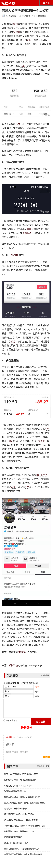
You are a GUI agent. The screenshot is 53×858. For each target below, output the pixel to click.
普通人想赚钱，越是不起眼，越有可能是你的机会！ (24, 803)
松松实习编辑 (41, 16)
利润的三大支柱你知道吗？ (16, 808)
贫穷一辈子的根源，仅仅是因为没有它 (21, 774)
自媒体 (30, 229)
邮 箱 (7, 691)
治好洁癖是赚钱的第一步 (15, 791)
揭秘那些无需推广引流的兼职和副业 (20, 780)
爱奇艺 (41, 441)
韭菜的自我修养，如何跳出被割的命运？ (22, 849)
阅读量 (11, 16)
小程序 (15, 255)
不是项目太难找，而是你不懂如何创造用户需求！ (24, 826)
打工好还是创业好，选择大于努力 (19, 814)
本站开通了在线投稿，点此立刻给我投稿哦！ (24, 854)
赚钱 (15, 24)
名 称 (7, 686)
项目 (29, 40)
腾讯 (11, 441)
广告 (47, 429)
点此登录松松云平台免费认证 (21, 683)
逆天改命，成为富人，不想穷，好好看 (21, 820)
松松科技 (8, 3)
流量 (13, 487)
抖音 (18, 124)
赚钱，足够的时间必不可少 (16, 843)
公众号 (21, 652)
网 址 (7, 696)
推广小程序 (41, 475)
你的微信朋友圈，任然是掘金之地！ (20, 831)
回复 (46, 757)
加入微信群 (45, 675)
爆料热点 (26, 233)
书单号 (23, 66)
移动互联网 (26, 16)
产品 (27, 487)
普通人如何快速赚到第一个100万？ (26, 10)
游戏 (13, 341)
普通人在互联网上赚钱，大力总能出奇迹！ (23, 797)
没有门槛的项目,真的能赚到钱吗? (18, 785)
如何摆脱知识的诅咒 (13, 837)
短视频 (16, 32)
